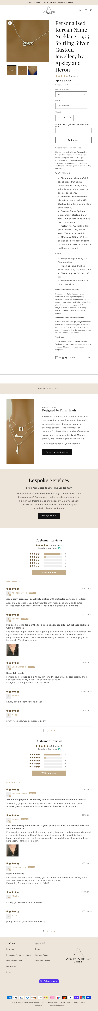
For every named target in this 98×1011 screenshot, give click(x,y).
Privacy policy (66, 1002)
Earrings (10, 949)
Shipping (58, 85)
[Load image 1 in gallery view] (11, 70)
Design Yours (49, 515)
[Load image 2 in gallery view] (22, 70)
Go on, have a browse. (57, 452)
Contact (38, 949)
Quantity (58, 112)
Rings (8, 972)
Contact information (57, 1005)
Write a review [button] (49, 572)
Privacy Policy (41, 955)
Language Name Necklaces (18, 955)
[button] (5, 10)
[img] (12, 589)
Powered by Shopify (38, 1002)
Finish (57, 101)
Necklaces (11, 966)
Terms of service (80, 1002)
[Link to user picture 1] (12, 650)
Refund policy (53, 1002)
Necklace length (62, 89)
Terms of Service (42, 961)
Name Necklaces (14, 961)
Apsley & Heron (24, 1002)
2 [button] (47, 730)
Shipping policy (41, 1005)
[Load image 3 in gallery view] (33, 70)
